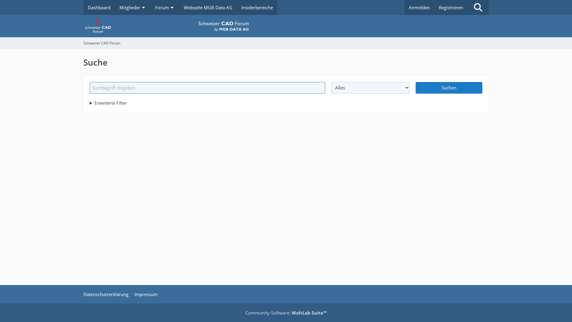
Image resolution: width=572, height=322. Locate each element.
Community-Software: (286, 313)
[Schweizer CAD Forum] (286, 26)
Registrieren (451, 7)
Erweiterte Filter (110, 103)
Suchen (449, 88)
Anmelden (419, 7)
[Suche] (478, 7)
